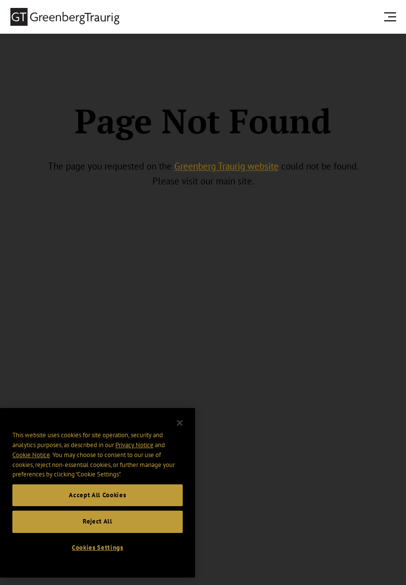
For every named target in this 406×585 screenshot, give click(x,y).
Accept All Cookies (97, 495)
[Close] (180, 423)
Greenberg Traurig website (226, 167)
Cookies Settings (97, 547)
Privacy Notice (134, 445)
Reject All (97, 521)
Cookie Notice (31, 455)
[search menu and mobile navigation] (392, 16)
